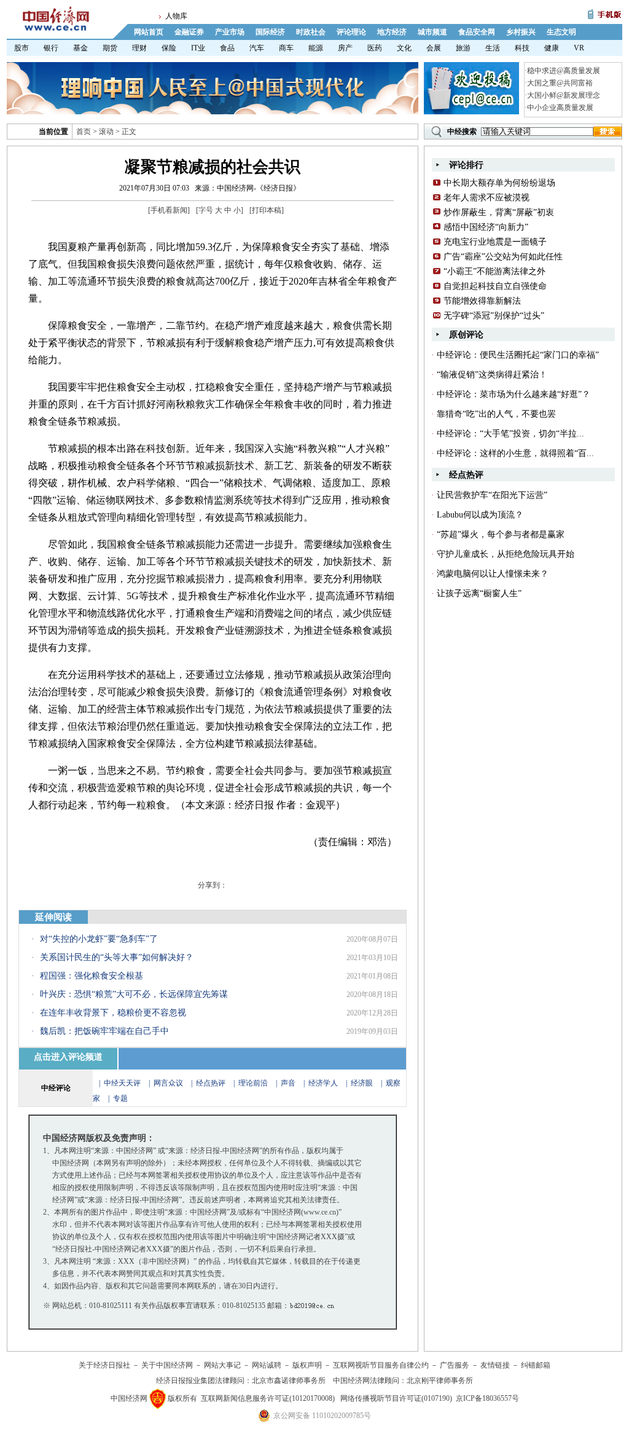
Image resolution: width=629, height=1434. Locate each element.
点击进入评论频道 (68, 1057)
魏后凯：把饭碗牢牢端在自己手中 (104, 1031)
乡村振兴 (521, 32)
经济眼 (362, 1083)
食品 (227, 48)
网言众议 (168, 1083)
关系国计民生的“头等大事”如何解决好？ (116, 957)
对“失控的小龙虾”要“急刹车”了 (99, 939)
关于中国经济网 (167, 1365)
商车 (286, 48)
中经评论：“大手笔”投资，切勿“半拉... (510, 433)
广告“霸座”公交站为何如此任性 (503, 256)
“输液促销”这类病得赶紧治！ (492, 374)
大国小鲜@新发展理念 (563, 95)
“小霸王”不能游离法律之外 (494, 271)
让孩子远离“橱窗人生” (479, 593)
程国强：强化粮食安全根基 (91, 975)
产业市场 (229, 32)
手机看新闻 (168, 210)
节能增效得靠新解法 (482, 300)
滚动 (106, 131)
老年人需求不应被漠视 (486, 197)
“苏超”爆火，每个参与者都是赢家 (501, 534)
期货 (110, 48)
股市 (21, 48)
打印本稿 (266, 210)
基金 (80, 48)
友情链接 (495, 1365)
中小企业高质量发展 (560, 107)
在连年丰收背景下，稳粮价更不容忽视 (113, 1012)
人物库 (176, 16)
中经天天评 (122, 1083)
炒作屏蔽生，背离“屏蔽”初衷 (498, 212)
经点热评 (211, 1083)
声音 (288, 1083)
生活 (492, 48)
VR (579, 48)
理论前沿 (254, 1083)
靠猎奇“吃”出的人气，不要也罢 (496, 414)
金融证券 (189, 32)
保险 (169, 48)
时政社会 (311, 32)
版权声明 (307, 1365)
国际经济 (270, 32)
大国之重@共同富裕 (560, 83)
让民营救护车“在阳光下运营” (492, 495)
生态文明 (561, 32)
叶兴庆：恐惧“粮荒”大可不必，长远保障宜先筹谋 (134, 994)
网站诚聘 (266, 1365)
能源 (315, 48)
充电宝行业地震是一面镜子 (495, 241)
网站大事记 (222, 1365)
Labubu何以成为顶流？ (480, 514)
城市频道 (432, 32)
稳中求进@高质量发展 (563, 70)
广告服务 (454, 1365)
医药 (374, 48)
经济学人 (323, 1083)
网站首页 (148, 32)
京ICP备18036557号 (487, 1398)
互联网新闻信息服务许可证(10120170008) (268, 1398)
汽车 (256, 48)
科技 (522, 48)
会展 (433, 48)
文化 (404, 48)
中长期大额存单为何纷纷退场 (499, 182)
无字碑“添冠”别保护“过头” (493, 315)
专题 (120, 1098)
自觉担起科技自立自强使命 (495, 286)
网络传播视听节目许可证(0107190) (396, 1398)
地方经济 (392, 32)
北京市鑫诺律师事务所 (289, 1380)
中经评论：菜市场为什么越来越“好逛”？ (513, 394)
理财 (139, 48)
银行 (51, 48)
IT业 (198, 48)
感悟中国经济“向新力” (485, 227)
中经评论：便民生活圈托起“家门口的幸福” (518, 355)
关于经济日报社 (104, 1365)
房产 (345, 48)
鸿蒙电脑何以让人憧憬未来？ (493, 573)
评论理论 (351, 32)
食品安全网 (476, 32)
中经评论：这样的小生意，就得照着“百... (515, 453)
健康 (551, 48)
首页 (83, 131)
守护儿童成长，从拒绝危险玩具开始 (505, 554)
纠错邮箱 (535, 1365)
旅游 (463, 48)
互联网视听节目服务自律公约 (381, 1365)
